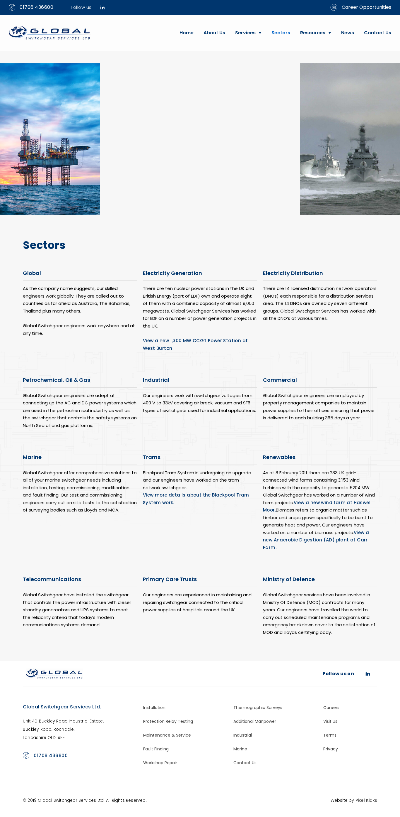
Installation (154, 707)
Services (245, 32)
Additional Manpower (254, 721)
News (347, 32)
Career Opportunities (366, 7)
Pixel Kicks (366, 800)
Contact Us (377, 32)
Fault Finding (156, 749)
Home (187, 32)
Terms (329, 735)
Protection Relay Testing (168, 721)
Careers (331, 707)
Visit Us (330, 721)
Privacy (330, 749)
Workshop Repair (160, 763)
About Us (214, 32)
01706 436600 (36, 7)
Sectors (280, 32)
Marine (240, 749)
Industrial (242, 735)
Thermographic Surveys (257, 707)
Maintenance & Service (167, 735)
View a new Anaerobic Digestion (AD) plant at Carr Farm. (316, 540)
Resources (312, 32)
